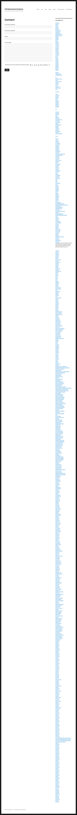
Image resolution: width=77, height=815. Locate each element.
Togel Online (57, 333)
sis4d (56, 85)
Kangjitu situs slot (58, 433)
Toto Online (57, 334)
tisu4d (56, 25)
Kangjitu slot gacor (59, 376)
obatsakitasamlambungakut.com (61, 204)
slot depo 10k (57, 230)
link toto (57, 286)
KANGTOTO (57, 558)
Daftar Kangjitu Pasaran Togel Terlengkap (63, 388)
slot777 (56, 138)
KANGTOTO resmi (58, 556)
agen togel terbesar (59, 379)
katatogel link (58, 380)
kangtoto (57, 42)
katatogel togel (58, 422)
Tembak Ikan (69, 9)
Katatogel (57, 454)
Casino (54, 9)
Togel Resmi (57, 320)
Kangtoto (57, 189)
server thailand (58, 222)
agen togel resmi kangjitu (60, 391)
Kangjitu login (58, 435)
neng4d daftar (58, 488)
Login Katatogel (58, 626)
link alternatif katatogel (59, 397)
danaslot (57, 292)
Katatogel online (58, 582)
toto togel (57, 576)
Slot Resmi (57, 511)
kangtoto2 (57, 22)
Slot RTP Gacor (58, 321)
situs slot (57, 478)
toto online (57, 586)
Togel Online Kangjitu (59, 458)
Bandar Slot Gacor (58, 610)
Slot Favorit (57, 534)
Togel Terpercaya (58, 453)
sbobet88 (57, 161)
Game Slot (57, 510)
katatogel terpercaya (59, 394)
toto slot (57, 670)
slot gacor (57, 91)
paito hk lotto (58, 363)
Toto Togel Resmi (58, 330)
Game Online (57, 543)
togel (56, 414)
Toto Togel (57, 624)
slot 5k (56, 136)
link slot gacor (58, 87)
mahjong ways (58, 73)
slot (56, 77)
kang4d (56, 306)
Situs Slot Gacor (58, 589)
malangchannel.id (58, 155)
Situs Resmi (57, 529)
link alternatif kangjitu (59, 413)
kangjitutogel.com (58, 34)
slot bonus (57, 239)
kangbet (57, 26)
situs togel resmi (58, 465)
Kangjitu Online (58, 446)
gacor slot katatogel (59, 408)
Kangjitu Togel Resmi (59, 338)
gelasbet (57, 234)
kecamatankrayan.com (59, 203)
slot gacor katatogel (59, 395)
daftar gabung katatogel (59, 407)
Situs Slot (57, 503)
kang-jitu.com (58, 30)
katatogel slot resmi (59, 445)
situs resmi (57, 564)
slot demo (57, 176)
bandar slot (57, 484)
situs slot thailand (58, 133)
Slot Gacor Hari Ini (59, 608)
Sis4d (56, 192)
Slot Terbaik (57, 528)
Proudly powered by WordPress (20, 809)
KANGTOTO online (59, 550)
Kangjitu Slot (57, 427)
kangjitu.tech (57, 33)
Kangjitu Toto (58, 337)
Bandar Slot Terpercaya (59, 328)
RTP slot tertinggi (58, 325)
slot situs (57, 482)
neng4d (56, 28)
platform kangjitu (58, 400)
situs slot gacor (58, 297)
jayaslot (56, 299)
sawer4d (57, 47)
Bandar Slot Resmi (58, 447)
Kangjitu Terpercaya (59, 591)
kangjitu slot (57, 425)
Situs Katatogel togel (59, 456)
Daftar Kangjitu (58, 599)
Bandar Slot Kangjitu (59, 604)
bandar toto (57, 786)
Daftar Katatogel (58, 628)
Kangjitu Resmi (58, 385)
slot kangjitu (57, 477)
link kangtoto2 (58, 271)
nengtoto (57, 302)
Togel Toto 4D (58, 324)
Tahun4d (57, 199)
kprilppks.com (58, 240)
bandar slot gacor (58, 460)
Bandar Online (58, 509)
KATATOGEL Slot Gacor (59, 369)
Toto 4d (56, 316)
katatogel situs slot (59, 444)
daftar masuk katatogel (59, 383)
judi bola (57, 84)
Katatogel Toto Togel (59, 627)
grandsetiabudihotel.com (60, 211)
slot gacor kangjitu (59, 404)
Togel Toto (57, 319)
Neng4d (56, 198)
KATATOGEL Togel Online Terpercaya (62, 367)
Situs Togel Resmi (58, 314)
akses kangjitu (58, 393)
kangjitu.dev (57, 31)
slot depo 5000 (58, 259)
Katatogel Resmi (58, 623)
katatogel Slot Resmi (59, 436)
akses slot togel (58, 374)
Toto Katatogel (58, 451)
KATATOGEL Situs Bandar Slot (61, 366)
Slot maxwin (57, 323)
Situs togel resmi (66, 738)
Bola (46, 9)
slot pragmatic (58, 202)
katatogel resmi (58, 467)
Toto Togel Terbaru (59, 629)
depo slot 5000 (58, 288)
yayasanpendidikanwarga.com (61, 215)
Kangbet (57, 193)
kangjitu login (58, 426)
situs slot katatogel (59, 442)
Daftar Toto (57, 327)
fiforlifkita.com (58, 206)
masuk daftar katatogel (59, 398)
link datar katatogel (59, 381)
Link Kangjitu (58, 595)
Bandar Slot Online (59, 598)
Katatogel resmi (58, 577)
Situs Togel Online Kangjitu (60, 386)
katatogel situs (58, 464)
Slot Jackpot (57, 450)
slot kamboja (57, 131)
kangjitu (57, 24)
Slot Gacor (57, 505)
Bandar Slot (57, 501)
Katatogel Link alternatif (60, 372)
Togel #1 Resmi (58, 313)
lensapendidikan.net (59, 213)
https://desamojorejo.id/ (60, 154)
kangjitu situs (58, 475)
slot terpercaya (58, 561)
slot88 (56, 80)
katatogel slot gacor (59, 437)
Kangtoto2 (57, 195)
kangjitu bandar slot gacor (60, 469)
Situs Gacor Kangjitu (59, 600)
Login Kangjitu (58, 605)
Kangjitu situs (58, 455)
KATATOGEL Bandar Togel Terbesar (62, 371)
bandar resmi (58, 562)
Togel (49, 9)
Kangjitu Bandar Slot (59, 594)
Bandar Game (58, 515)
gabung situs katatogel (59, 405)
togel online (57, 578)
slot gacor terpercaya (59, 402)
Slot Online (57, 318)
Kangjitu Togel (58, 370)
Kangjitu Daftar (58, 375)
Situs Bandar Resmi (59, 431)
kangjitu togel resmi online (60, 403)
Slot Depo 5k (57, 229)
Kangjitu (57, 197)
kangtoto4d (57, 291)
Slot (42, 9)
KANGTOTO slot (58, 563)
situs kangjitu (58, 416)
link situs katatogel (59, 384)
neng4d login (58, 487)
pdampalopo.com (58, 208)
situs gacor (57, 483)
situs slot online (58, 81)
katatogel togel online (59, 423)
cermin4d (57, 45)
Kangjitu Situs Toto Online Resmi (61, 389)
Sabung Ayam (61, 9)
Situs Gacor (57, 449)
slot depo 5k (57, 178)
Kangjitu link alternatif (59, 440)
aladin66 (57, 190)
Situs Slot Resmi (58, 430)
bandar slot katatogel (59, 417)
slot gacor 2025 (58, 160)
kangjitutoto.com (58, 35)
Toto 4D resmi (58, 332)
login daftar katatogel (59, 399)
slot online (57, 120)
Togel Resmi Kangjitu (59, 459)
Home (37, 9)
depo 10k (57, 241)
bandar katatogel (58, 419)
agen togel (57, 118)
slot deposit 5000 (58, 75)
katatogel (57, 409)
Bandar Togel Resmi (59, 329)
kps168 (56, 57)
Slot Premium (58, 514)
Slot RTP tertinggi (58, 311)
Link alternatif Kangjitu (59, 441)
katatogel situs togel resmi (60, 474)
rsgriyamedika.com (59, 207)
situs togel (57, 142)
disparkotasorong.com (59, 236)
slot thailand (57, 122)
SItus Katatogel (58, 335)
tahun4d (57, 44)
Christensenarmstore (14, 9)
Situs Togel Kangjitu (59, 432)
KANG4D (57, 295)
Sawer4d (57, 187)
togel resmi (57, 581)
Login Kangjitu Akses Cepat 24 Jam (62, 390)
